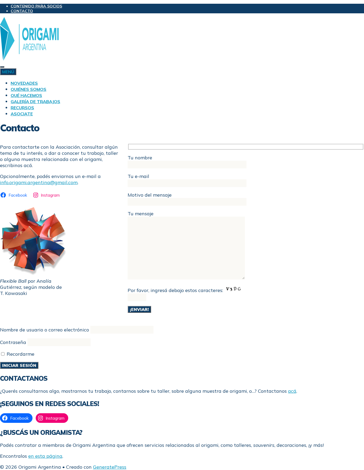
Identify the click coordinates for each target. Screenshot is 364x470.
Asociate (22, 113)
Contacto (22, 11)
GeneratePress (109, 467)
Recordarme (19, 354)
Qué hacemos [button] (26, 95)
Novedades (24, 83)
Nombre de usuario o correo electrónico (44, 330)
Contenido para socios (36, 6)
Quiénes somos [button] (28, 89)
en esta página (45, 456)
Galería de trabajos (35, 101)
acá (292, 391)
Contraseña (13, 342)
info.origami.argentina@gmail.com (39, 182)
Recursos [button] (22, 107)
